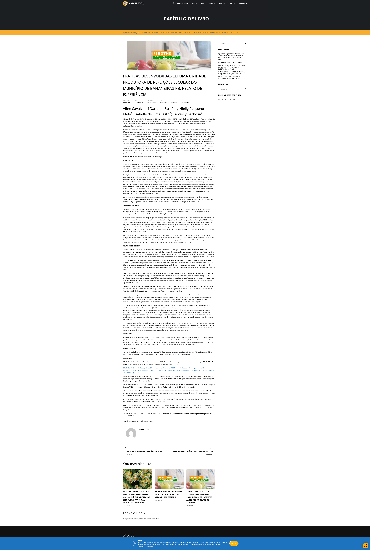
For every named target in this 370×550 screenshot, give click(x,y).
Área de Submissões (180, 3)
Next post (210, 448)
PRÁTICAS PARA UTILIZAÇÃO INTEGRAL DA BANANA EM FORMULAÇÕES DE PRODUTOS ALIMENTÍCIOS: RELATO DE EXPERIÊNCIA (199, 497)
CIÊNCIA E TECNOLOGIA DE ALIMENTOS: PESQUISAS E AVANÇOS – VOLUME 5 (231, 73)
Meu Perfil (243, 3)
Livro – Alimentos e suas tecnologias (230, 62)
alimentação (164, 103)
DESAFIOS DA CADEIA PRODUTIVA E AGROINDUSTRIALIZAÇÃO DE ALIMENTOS (232, 78)
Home (194, 3)
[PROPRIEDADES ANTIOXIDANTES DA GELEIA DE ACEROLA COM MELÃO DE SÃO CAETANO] (169, 479)
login (138, 519)
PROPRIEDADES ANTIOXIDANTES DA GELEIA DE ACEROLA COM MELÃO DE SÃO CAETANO (168, 494)
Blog (202, 3)
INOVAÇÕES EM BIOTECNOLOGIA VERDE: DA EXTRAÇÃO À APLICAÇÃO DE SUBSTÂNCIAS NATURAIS (231, 67)
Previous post (129, 448)
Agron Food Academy (130, 33)
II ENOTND (126, 103)
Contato (232, 3)
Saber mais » (149, 546)
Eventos (212, 3)
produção (187, 103)
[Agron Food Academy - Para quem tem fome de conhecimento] (133, 3)
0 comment (151, 103)
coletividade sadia (177, 103)
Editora (222, 3)
